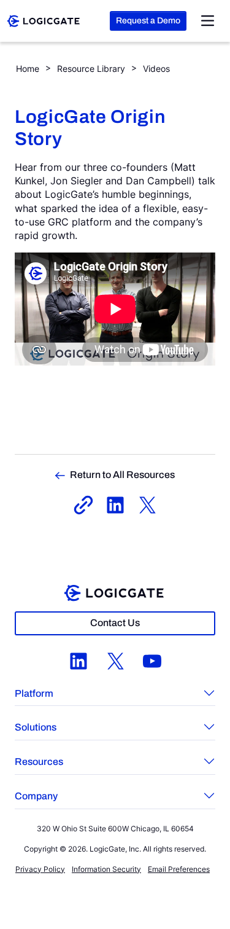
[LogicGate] (43, 20)
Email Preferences (179, 869)
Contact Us (115, 622)
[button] (115, 695)
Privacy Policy (40, 869)
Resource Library (91, 68)
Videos (156, 68)
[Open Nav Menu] (208, 21)
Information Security (106, 869)
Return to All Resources (122, 474)
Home (27, 68)
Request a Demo (148, 20)
